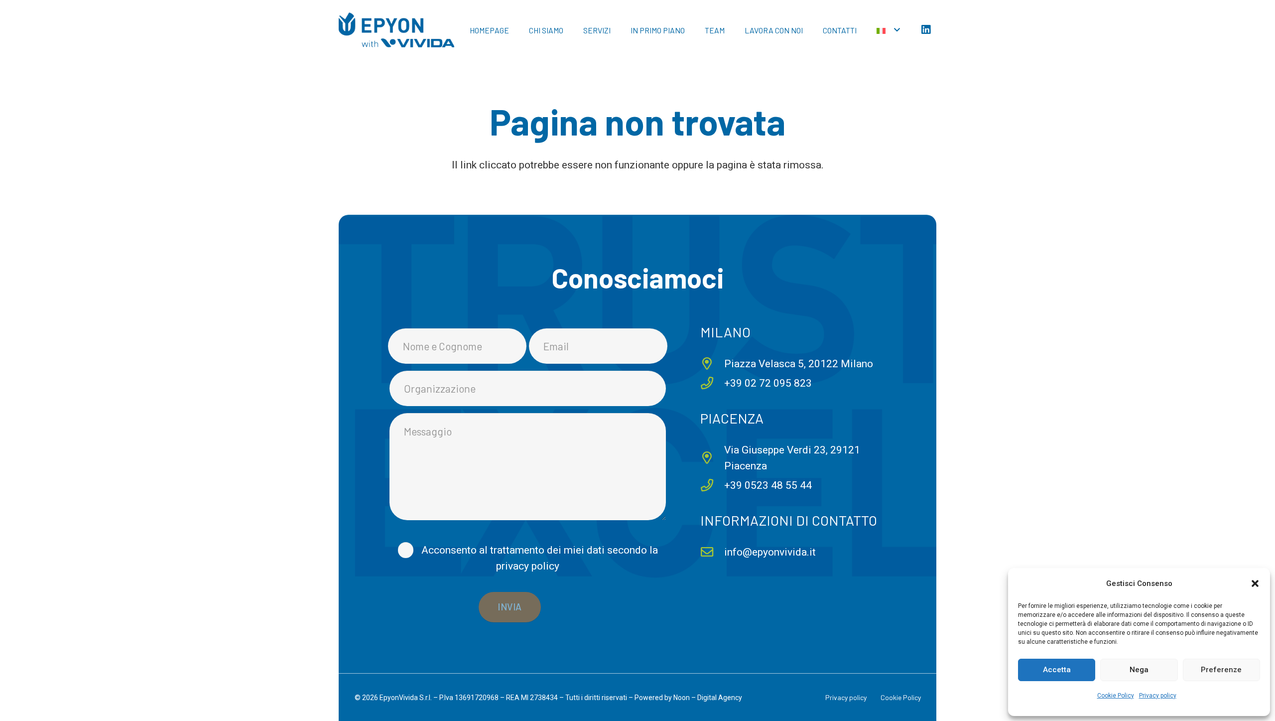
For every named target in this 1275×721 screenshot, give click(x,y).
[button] (1255, 583)
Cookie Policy (1115, 695)
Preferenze (1221, 669)
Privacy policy (1157, 695)
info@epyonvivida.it (770, 552)
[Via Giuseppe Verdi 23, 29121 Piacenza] (712, 457)
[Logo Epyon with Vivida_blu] (396, 29)
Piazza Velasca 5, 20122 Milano (798, 364)
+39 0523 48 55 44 (768, 485)
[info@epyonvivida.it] (712, 552)
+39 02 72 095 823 (768, 383)
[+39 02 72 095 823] (712, 383)
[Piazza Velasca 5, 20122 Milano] (712, 363)
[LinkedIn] (925, 29)
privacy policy (527, 566)
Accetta (1057, 669)
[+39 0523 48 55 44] (712, 485)
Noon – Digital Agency (707, 698)
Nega (1139, 669)
